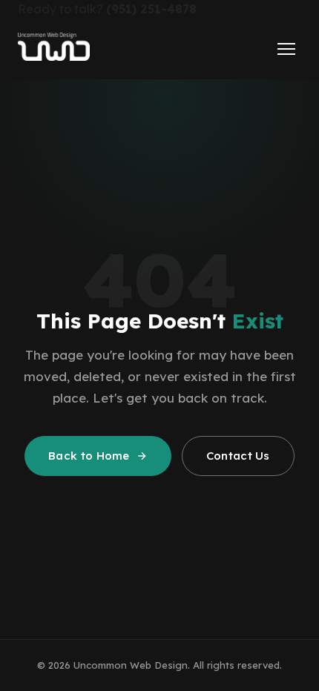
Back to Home (89, 456)
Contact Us (238, 456)
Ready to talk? (107, 8)
